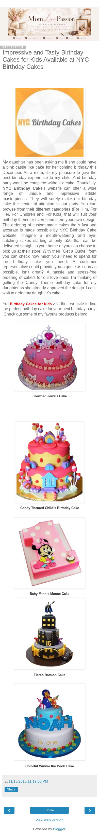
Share (11, 789)
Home (49, 810)
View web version (49, 820)
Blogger (59, 829)
